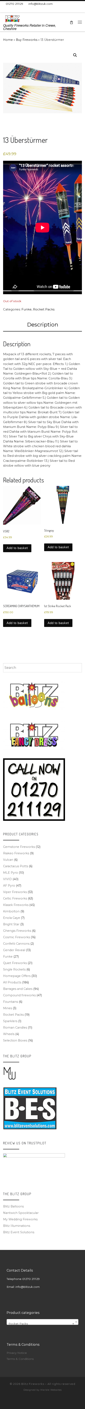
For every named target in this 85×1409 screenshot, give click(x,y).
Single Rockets (14, 969)
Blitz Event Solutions (18, 1232)
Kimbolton (11, 911)
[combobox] (42, 667)
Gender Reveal (14, 950)
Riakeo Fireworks (16, 853)
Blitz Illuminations (16, 1226)
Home (8, 40)
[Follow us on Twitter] (16, 9)
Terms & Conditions (20, 1358)
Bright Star (11, 924)
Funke (26, 309)
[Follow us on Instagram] (22, 9)
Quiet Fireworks (15, 963)
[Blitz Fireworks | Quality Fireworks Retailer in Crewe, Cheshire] (12, 18)
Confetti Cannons (16, 944)
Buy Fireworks (26, 40)
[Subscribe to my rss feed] (4, 9)
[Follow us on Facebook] (10, 9)
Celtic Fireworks (15, 898)
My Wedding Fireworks (20, 1219)
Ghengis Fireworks (17, 931)
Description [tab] (42, 324)
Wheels (8, 1034)
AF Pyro (9, 885)
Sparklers (10, 1021)
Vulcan (8, 860)
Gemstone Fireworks (19, 847)
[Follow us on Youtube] (28, 9)
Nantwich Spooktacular (21, 1213)
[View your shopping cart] (71, 22)
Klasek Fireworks (15, 905)
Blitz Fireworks (32, 1383)
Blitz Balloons (13, 1206)
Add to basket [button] (17, 548)
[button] (75, 55)
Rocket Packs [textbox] (41, 1323)
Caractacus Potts (15, 866)
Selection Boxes (15, 1040)
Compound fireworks (19, 995)
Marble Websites (51, 1389)
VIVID (7, 879)
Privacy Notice (17, 1352)
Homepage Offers (17, 976)
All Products (12, 982)
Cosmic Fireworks (16, 937)
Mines (7, 1008)
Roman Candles (15, 1027)
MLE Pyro (10, 873)
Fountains (10, 1002)
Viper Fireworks (15, 892)
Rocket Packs (43, 309)
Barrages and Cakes (17, 989)
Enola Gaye (11, 918)
